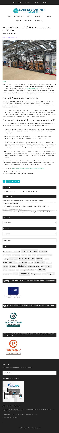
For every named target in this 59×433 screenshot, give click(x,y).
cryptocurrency (7, 255)
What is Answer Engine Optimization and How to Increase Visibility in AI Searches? (23, 200)
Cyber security (24, 255)
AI (9, 251)
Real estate (12, 269)
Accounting (5, 251)
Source (4, 81)
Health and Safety (8, 262)
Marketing (22, 266)
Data (30, 255)
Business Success (12, 171)
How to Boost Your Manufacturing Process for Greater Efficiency (28, 168)
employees (13, 259)
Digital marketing (41, 255)
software (42, 270)
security (23, 270)
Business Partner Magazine (29, 10)
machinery (24, 173)
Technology (24, 274)
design (34, 255)
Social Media (34, 270)
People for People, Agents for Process (12, 209)
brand (18, 251)
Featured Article (26, 258)
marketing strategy (33, 266)
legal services (48, 262)
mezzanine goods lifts (32, 88)
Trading (33, 274)
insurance (24, 262)
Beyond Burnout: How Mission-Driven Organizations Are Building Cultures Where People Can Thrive (27, 212)
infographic (18, 262)
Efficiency (19, 173)
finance (39, 259)
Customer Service (16, 255)
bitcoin (13, 251)
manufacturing (30, 173)
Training (38, 274)
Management (13, 266)
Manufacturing (19, 171)
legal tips (5, 266)
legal (43, 262)
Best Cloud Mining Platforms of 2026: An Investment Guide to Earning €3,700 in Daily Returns (26, 206)
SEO (28, 270)
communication (43, 251)
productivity (48, 266)
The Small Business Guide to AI (10, 203)
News (42, 266)
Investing (31, 262)
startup (15, 274)
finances (46, 259)
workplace (50, 274)
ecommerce (49, 255)
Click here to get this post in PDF (11, 37)
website (43, 274)
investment (37, 262)
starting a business (7, 274)
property (5, 270)
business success (12, 173)
